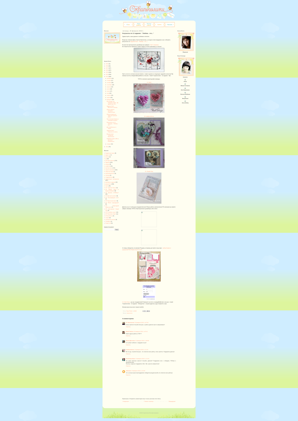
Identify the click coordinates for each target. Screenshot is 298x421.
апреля (109, 95)
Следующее (126, 401)
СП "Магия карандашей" (112, 202)
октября (109, 82)
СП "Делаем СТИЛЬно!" (112, 192)
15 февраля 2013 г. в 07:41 (141, 331)
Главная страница (148, 401)
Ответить (128, 326)
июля (108, 89)
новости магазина (109, 169)
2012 (107, 146)
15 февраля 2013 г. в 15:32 (138, 370)
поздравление (109, 177)
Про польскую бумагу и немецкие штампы (113, 119)
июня (108, 91)
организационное (109, 173)
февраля (109, 99)
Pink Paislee (131, 249)
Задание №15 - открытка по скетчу (112, 131)
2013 (107, 76)
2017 (107, 68)
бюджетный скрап (109, 153)
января (109, 144)
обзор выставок (109, 171)
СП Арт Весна (108, 215)
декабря (109, 78)
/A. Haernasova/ (130, 322)
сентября (109, 84)
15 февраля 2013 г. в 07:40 (141, 322)
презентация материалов (112, 179)
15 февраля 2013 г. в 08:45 (142, 340)
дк (105, 158)
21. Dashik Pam (149, 171)
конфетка (107, 166)
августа (109, 86)
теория (107, 217)
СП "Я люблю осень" (110, 212)
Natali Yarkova (129, 331)
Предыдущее (172, 401)
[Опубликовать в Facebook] (147, 311)
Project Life (108, 223)
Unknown (128, 370)
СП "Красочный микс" (110, 200)
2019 (107, 63)
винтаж (107, 156)
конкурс (107, 164)
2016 (107, 70)
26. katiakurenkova (149, 116)
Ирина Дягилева (130, 340)
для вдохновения (109, 160)
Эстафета (107, 221)
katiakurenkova (130, 349)
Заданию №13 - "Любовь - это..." (139, 41)
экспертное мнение (110, 219)
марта (108, 97)
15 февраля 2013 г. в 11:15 (141, 349)
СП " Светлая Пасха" (110, 187)
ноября (109, 80)
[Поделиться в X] (146, 311)
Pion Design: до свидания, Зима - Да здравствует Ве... (112, 103)
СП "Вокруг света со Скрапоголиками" (112, 190)
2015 (107, 72)
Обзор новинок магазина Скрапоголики (111, 111)
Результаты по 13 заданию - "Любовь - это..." (112, 124)
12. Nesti (149, 82)
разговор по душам (110, 182)
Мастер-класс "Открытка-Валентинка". (111, 135)
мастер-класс (108, 168)
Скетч (106, 185)
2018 (107, 66)
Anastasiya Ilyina (130, 358)
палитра (107, 175)
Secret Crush (138, 249)
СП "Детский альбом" (110, 195)
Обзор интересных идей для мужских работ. (112, 116)
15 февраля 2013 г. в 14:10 (142, 358)
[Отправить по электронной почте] (143, 311)
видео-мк (107, 155)
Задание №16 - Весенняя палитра (112, 107)
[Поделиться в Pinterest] (149, 311)
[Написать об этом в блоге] (145, 311)
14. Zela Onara (126, 302)
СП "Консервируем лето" (112, 197)
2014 (107, 74)
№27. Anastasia (154, 44)
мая (108, 93)
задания (107, 162)
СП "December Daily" (110, 214)
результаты (129, 313)
